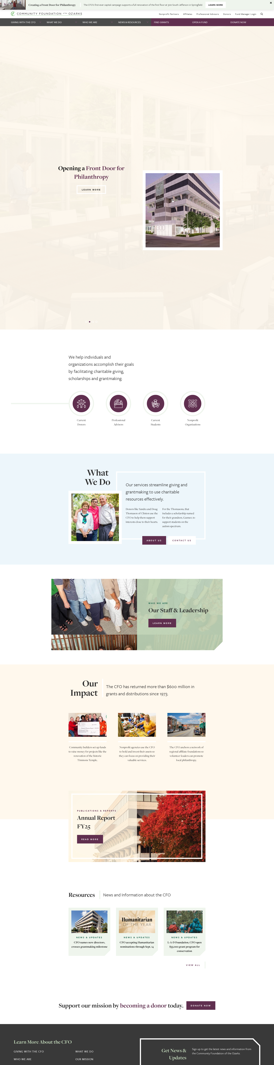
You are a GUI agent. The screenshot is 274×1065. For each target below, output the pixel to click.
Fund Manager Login (245, 14)
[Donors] (81, 403)
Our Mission (84, 1059)
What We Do (54, 22)
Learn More (215, 4)
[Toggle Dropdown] (40, 22)
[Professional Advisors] (118, 403)
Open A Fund (199, 22)
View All (193, 965)
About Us (154, 540)
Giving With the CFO (23, 22)
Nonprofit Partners (169, 14)
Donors (227, 14)
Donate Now (238, 22)
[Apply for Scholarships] (155, 403)
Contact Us (182, 540)
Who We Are (89, 22)
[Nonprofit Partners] (192, 403)
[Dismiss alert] (271, 3)
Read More (90, 839)
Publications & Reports (97, 810)
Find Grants (161, 22)
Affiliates (187, 14)
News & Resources (129, 22)
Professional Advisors (208, 14)
